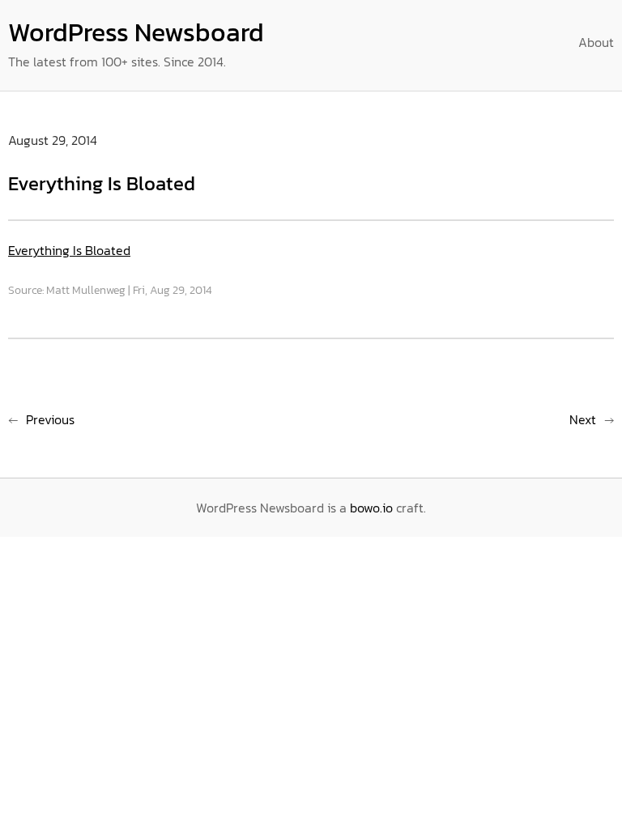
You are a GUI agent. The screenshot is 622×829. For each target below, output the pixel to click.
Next (582, 419)
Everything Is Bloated (69, 250)
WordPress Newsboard (136, 32)
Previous (50, 419)
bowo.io (371, 507)
